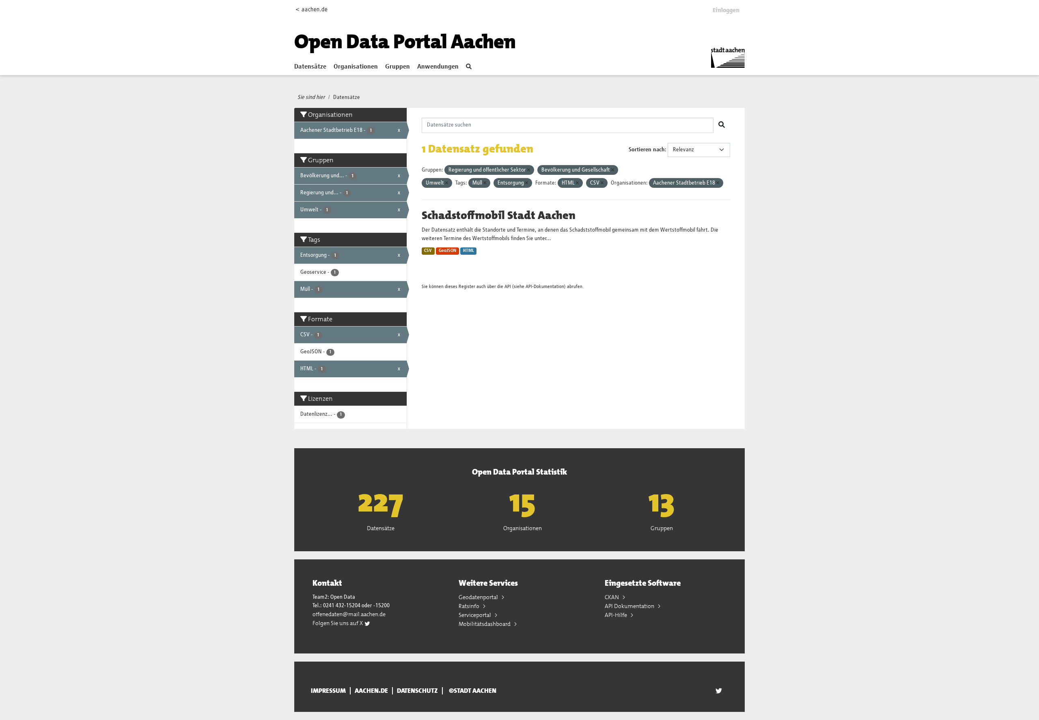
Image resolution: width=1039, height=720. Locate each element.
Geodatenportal (479, 597)
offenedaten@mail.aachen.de (349, 614)
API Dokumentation (630, 606)
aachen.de (371, 690)
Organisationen (356, 67)
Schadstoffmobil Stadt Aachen (499, 215)
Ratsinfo (470, 606)
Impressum (328, 690)
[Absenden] (721, 125)
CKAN (612, 597)
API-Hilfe (616, 615)
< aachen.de (311, 9)
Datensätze (310, 67)
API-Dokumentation (545, 286)
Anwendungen (438, 67)
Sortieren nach (647, 150)
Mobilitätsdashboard (485, 624)
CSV (428, 251)
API (507, 286)
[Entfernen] (528, 170)
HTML (468, 251)
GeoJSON (447, 251)
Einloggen (726, 10)
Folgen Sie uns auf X (338, 623)
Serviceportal (475, 615)
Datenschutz (417, 690)
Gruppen (397, 67)
